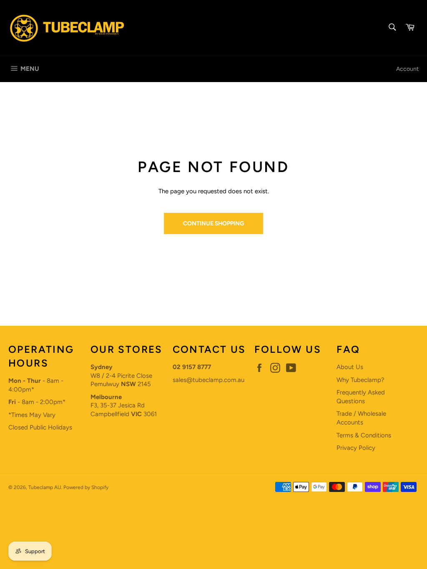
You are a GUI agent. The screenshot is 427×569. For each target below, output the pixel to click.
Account (407, 68)
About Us (350, 367)
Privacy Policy (356, 448)
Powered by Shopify (85, 487)
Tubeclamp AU (44, 487)
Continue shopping (213, 223)
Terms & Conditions (364, 435)
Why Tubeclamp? (360, 380)
